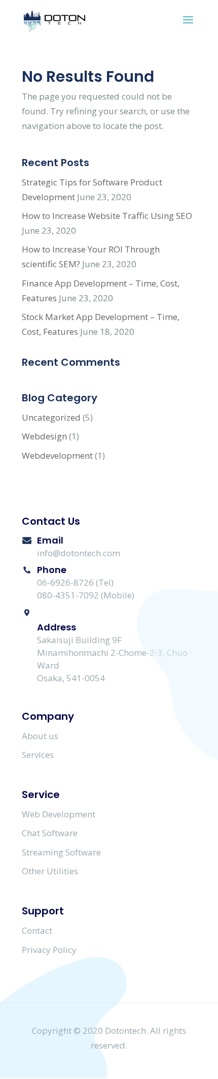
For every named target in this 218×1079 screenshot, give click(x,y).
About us (40, 736)
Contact (37, 930)
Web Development (58, 814)
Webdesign (44, 436)
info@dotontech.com (78, 553)
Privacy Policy (49, 950)
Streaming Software (61, 852)
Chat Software (50, 833)
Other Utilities (50, 871)
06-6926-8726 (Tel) (75, 582)
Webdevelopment (57, 455)
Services (38, 754)
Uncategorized (51, 417)
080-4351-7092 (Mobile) (85, 595)
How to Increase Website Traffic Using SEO (107, 215)
